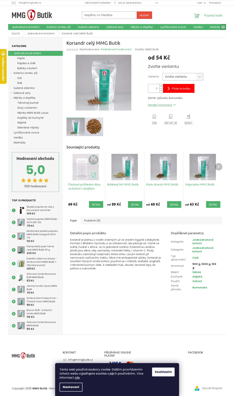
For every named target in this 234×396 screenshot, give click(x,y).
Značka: (147, 49)
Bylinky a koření (27, 68)
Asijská (197, 276)
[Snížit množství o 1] (161, 90)
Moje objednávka (130, 3)
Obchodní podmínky (98, 3)
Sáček (196, 272)
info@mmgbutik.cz (80, 360)
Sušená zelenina (24, 88)
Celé (195, 258)
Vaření (197, 281)
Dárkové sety (22, 93)
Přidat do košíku (181, 88)
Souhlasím (163, 372)
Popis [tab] (73, 220)
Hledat (144, 15)
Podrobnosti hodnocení (116, 49)
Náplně (21, 122)
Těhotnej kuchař (28, 103)
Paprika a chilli (26, 63)
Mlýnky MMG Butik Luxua (32, 113)
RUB (19, 83)
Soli (19, 78)
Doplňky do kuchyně (30, 118)
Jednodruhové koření (27, 53)
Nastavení (71, 387)
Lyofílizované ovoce (26, 132)
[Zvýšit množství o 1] (161, 86)
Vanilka (18, 137)
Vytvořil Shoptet (212, 388)
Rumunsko (199, 287)
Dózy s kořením (27, 108)
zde (77, 377)
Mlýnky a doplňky (25, 98)
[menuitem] (25, 27)
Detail (96, 204)
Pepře (21, 58)
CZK (200, 3)
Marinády (20, 142)
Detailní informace (160, 105)
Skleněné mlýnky (28, 127)
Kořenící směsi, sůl (25, 73)
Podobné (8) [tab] (92, 220)
